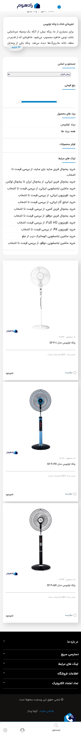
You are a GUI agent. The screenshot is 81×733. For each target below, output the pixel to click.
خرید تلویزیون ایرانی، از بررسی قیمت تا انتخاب (46, 195)
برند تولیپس (67, 124)
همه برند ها (68, 131)
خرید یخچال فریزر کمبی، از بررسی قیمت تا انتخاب (44, 209)
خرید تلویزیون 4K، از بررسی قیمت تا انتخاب (48, 229)
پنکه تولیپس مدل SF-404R (61, 464)
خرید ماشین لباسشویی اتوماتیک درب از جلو (48, 236)
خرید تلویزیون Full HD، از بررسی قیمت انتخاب (46, 222)
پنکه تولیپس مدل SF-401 (62, 343)
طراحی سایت (47, 711)
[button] (69, 718)
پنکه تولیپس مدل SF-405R (61, 585)
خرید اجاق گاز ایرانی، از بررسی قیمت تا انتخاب (46, 202)
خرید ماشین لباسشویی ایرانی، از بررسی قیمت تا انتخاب (41, 188)
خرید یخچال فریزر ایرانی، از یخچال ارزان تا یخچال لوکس (40, 181)
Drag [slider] (20, 101)
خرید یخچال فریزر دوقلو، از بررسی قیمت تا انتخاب (44, 215)
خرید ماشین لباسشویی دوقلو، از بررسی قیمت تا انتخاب (41, 243)
